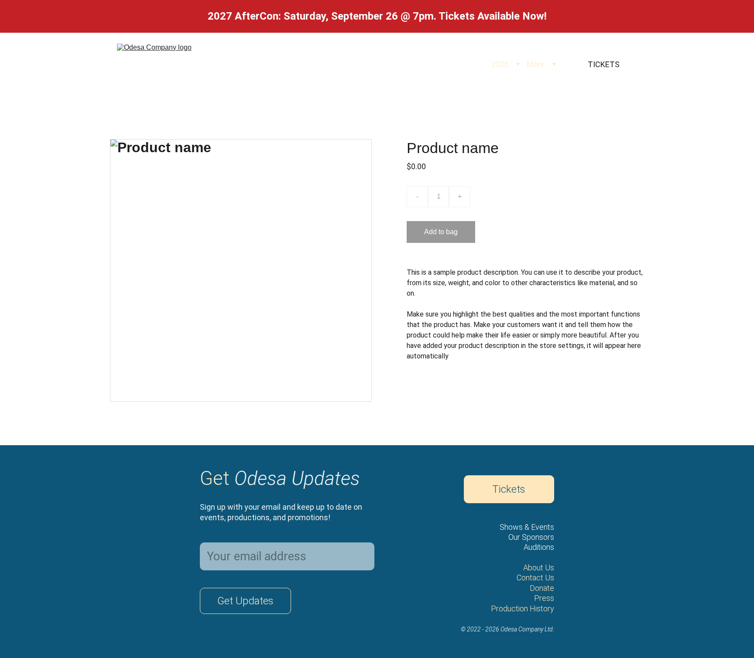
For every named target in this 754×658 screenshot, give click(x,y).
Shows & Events (527, 527)
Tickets (508, 489)
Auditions (539, 547)
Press (544, 598)
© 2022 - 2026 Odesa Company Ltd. (507, 629)
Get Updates (245, 601)
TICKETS (604, 64)
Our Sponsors (531, 537)
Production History (522, 608)
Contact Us (535, 577)
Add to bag (441, 231)
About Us (538, 567)
